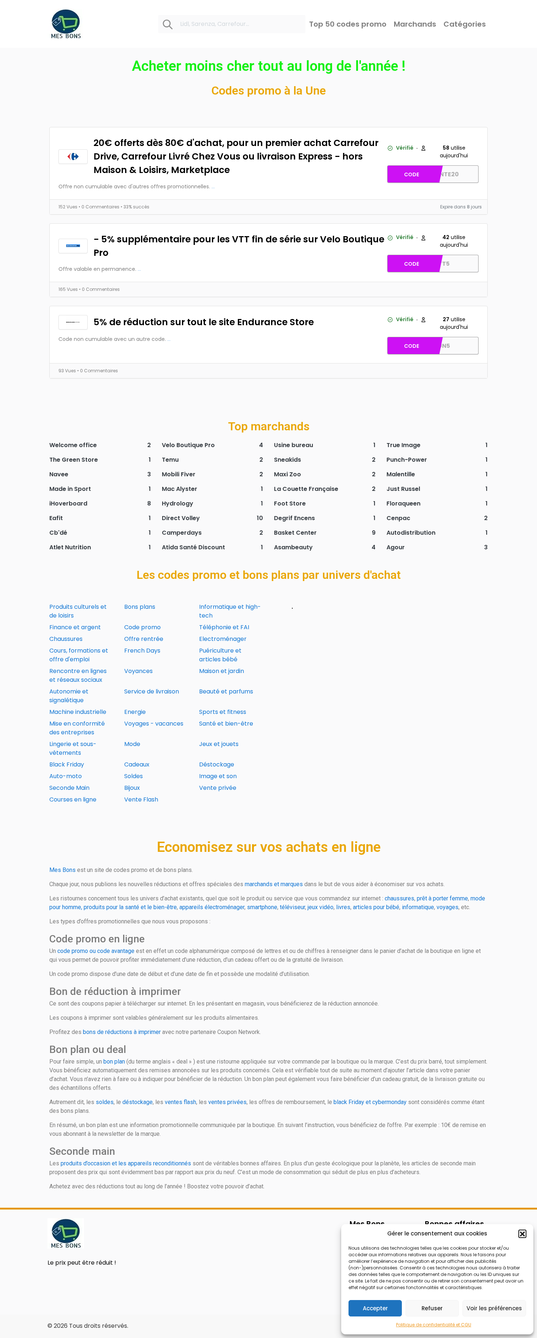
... (213, 186)
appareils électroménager (211, 907)
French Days (142, 650)
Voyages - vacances (153, 723)
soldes (105, 1102)
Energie (135, 712)
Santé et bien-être (226, 723)
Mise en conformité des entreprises (77, 728)
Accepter (375, 1308)
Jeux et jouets (219, 744)
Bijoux (132, 788)
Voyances (138, 671)
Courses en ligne (72, 799)
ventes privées (227, 1102)
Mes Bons (62, 869)
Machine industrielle (77, 712)
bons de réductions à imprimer (122, 1032)
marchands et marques (274, 884)
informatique (418, 907)
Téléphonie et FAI (224, 627)
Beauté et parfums (226, 691)
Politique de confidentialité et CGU (433, 1325)
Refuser (432, 1308)
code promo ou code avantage (95, 950)
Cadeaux (136, 764)
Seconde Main (69, 788)
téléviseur (292, 907)
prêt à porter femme (442, 898)
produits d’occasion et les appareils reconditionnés (126, 1163)
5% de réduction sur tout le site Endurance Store (204, 322)
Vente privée (217, 788)
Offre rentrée (143, 639)
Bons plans (139, 607)
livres (343, 907)
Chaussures (66, 639)
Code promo (142, 627)
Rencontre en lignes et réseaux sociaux (78, 675)
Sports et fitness (222, 712)
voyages (447, 907)
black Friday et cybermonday (370, 1102)
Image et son (218, 776)
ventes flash (180, 1102)
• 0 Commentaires (100, 207)
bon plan (114, 1061)
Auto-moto (65, 776)
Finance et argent (75, 627)
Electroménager (223, 639)
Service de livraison (151, 691)
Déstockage (216, 764)
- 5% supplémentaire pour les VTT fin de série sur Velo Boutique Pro (239, 246)
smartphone (262, 907)
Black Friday (66, 764)
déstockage (137, 1102)
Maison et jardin (221, 671)
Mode (132, 744)
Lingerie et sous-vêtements (72, 748)
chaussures (399, 898)
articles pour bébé (376, 907)
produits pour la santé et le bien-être (130, 907)
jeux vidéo (321, 907)
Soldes (133, 776)
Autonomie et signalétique (68, 695)
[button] (522, 1233)
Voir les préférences (494, 1308)
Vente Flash (141, 799)
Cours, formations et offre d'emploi (78, 655)
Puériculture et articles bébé (220, 655)
